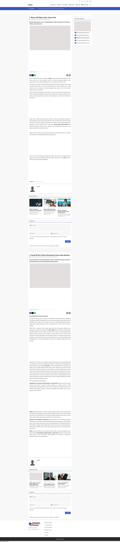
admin (38, 186)
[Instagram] (85, 1)
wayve (40, 181)
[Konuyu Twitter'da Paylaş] (33, 75)
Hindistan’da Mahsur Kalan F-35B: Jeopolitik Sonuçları (83, 32)
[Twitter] (83, 1)
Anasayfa (32, 19)
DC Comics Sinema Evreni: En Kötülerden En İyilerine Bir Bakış (83, 42)
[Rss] (91, 1)
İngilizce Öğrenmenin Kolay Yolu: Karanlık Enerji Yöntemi (50, 210)
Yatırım (42, 181)
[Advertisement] (50, 60)
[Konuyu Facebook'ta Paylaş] (30, 75)
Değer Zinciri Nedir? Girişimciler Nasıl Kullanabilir (35, 210)
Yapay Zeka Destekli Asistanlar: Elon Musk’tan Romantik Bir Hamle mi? (51, 8)
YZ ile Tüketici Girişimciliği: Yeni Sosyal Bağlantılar (83, 40)
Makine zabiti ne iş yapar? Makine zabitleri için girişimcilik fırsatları (34, 484)
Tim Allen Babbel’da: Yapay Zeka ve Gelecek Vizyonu (49, 484)
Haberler (30, 207)
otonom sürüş (36, 181)
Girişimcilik (36, 19)
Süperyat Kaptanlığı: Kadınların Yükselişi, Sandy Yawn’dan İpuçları (63, 211)
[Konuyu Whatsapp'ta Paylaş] (35, 75)
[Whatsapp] (89, 1)
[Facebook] (81, 1)
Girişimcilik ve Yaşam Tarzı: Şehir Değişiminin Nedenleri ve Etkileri (83, 37)
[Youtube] (87, 1)
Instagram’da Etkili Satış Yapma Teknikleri (63, 483)
